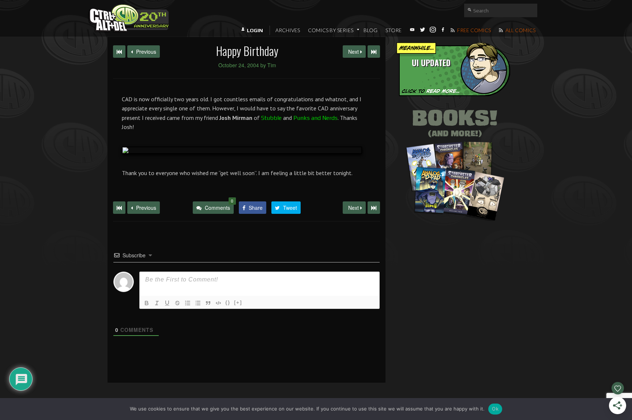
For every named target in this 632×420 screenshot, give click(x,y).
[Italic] (157, 303)
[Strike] (177, 303)
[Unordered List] (198, 303)
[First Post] (119, 207)
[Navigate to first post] (119, 51)
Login (255, 30)
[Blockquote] (208, 303)
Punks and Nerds (315, 117)
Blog (370, 30)
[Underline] (167, 303)
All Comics (519, 30)
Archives (287, 30)
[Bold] (147, 303)
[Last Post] (374, 207)
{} (227, 302)
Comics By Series (330, 30)
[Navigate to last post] (374, 51)
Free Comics (473, 30)
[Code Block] (218, 303)
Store (393, 30)
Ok (495, 409)
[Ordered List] (188, 303)
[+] (238, 302)
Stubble (271, 117)
